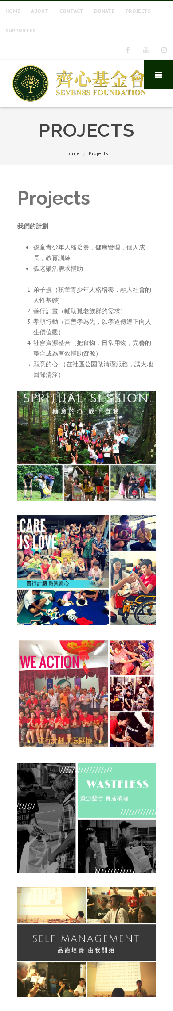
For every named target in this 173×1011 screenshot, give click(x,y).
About (40, 11)
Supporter (20, 30)
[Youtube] (146, 50)
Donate (104, 11)
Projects (138, 11)
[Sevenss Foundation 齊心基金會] (79, 104)
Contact (71, 11)
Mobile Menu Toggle (158, 74)
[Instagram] (164, 50)
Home (12, 11)
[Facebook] (128, 50)
